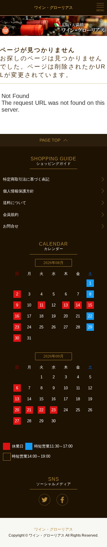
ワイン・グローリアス (53, 529)
